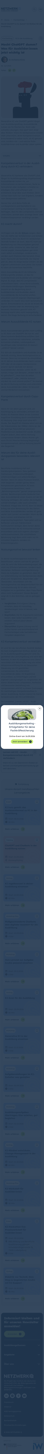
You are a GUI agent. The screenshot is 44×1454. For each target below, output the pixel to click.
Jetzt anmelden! (19, 741)
